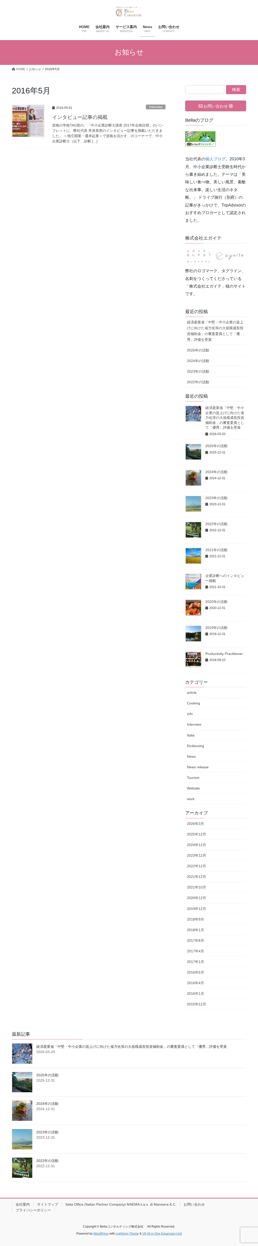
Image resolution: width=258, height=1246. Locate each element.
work (191, 799)
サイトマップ (47, 1204)
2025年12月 (196, 834)
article (192, 693)
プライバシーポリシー (33, 1210)
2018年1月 (195, 930)
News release (198, 767)
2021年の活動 (216, 550)
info (190, 714)
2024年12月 (196, 845)
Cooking (193, 703)
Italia (191, 735)
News (191, 756)
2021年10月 (196, 887)
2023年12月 (196, 855)
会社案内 (23, 1204)
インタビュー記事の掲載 (80, 117)
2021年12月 (196, 877)
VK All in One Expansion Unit (162, 1233)
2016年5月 (195, 972)
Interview (155, 107)
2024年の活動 (198, 361)
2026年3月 (195, 824)
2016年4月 (195, 983)
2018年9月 (195, 919)
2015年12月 (196, 1004)
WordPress (101, 1233)
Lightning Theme (127, 1233)
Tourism (193, 778)
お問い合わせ (194, 1204)
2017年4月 (195, 951)
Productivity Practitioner (224, 654)
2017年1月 (195, 962)
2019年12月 (196, 909)
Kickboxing (195, 746)
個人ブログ (215, 159)
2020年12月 (196, 898)
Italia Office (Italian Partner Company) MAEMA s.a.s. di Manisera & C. (121, 1204)
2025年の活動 (198, 350)
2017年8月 (195, 940)
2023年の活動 (198, 371)
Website (193, 788)
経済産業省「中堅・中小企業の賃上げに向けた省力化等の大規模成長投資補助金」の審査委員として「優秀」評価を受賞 (215, 331)
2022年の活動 (198, 382)
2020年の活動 (216, 602)
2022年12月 (196, 866)
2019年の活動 (216, 628)
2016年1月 (195, 993)
